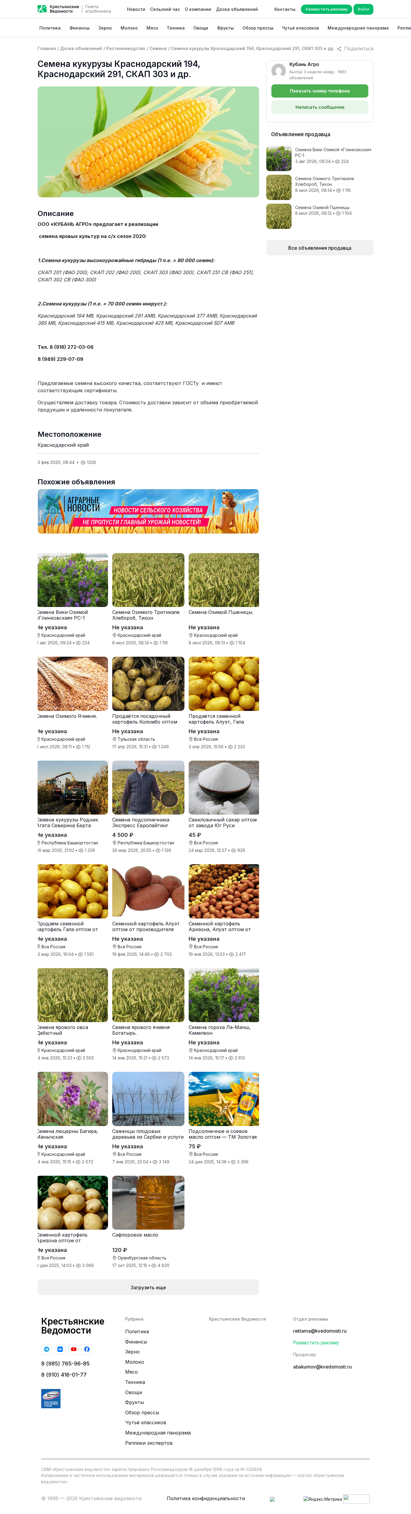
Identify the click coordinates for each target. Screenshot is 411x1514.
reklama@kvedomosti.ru (320, 1331)
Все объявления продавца (319, 248)
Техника (176, 27)
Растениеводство (125, 48)
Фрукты (225, 27)
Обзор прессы (258, 27)
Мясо (152, 27)
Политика (50, 27)
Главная (47, 48)
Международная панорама (358, 27)
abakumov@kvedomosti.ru (322, 1367)
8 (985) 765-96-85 (65, 1363)
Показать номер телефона (320, 91)
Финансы (80, 27)
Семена (158, 48)
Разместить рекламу (327, 9)
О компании (198, 9)
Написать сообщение (320, 107)
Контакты (284, 9)
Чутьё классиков (300, 27)
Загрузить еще (148, 1287)
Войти (363, 9)
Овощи (200, 27)
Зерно (105, 27)
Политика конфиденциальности (206, 1498)
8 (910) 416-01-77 (64, 1375)
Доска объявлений (237, 9)
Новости (136, 9)
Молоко (129, 27)
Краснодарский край (63, 445)
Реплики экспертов (149, 1443)
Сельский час (165, 9)
